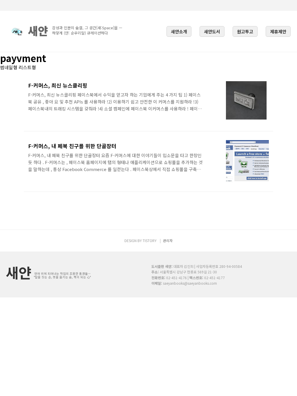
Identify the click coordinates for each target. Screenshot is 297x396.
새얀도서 (212, 31)
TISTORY (150, 240)
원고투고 (245, 31)
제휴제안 (278, 31)
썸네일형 (8, 67)
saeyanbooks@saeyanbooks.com (190, 283)
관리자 (168, 240)
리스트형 (27, 67)
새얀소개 (179, 31)
